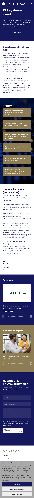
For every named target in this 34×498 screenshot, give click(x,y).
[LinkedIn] (4, 264)
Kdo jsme (5, 455)
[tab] (8, 316)
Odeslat (17, 437)
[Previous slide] (3, 316)
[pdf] (3, 269)
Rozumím (17, 484)
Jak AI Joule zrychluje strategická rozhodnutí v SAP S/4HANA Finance (16, 358)
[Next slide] (31, 316)
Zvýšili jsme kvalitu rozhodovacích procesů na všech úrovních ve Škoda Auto (15, 307)
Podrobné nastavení (17, 489)
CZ (31, 4)
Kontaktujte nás (17, 32)
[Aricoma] (17, 4)
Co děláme (6, 458)
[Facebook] (7, 264)
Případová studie (8, 311)
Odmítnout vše (17, 494)
